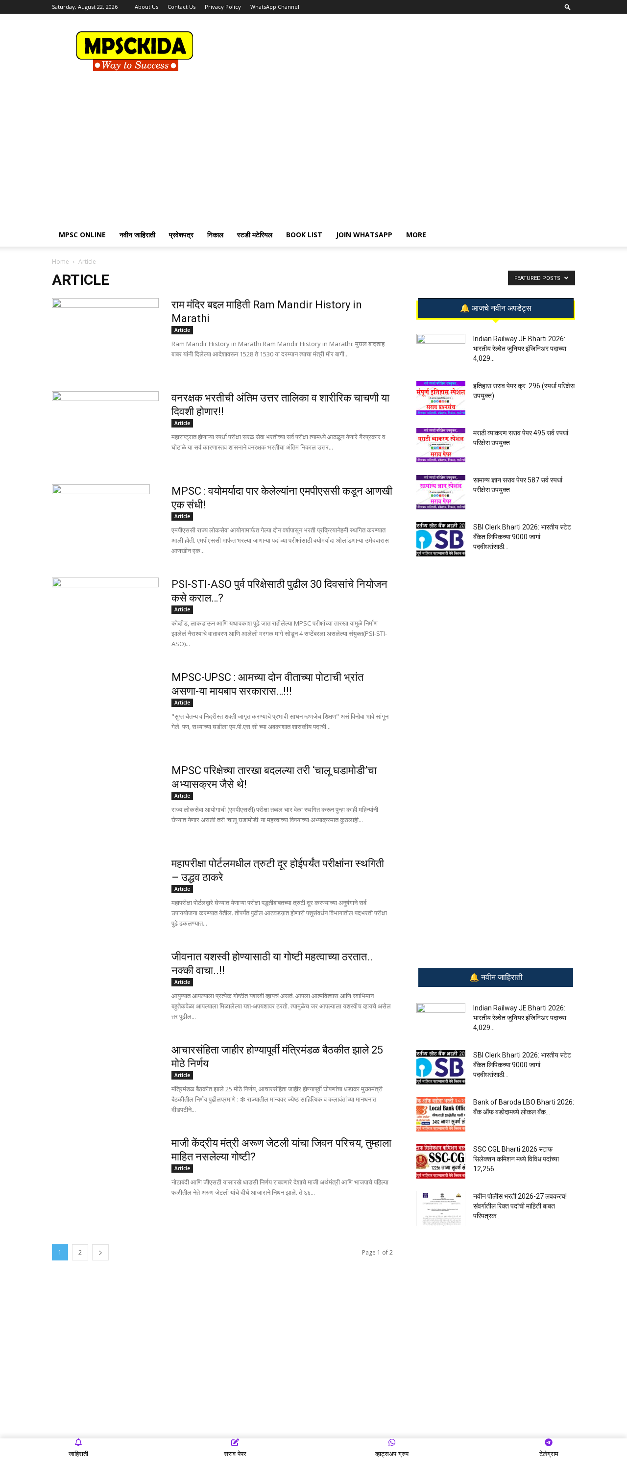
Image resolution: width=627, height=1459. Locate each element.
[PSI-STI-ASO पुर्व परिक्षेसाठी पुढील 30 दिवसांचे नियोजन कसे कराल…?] (105, 604)
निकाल (215, 234)
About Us (146, 6)
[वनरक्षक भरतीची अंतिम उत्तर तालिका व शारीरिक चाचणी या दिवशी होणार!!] (105, 428)
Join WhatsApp (364, 234)
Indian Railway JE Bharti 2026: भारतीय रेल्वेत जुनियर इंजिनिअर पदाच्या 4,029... (519, 348)
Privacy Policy (223, 6)
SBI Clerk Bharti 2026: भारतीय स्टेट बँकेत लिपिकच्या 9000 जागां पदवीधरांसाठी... (522, 537)
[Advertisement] (396, 49)
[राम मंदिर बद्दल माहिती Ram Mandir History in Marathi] (105, 335)
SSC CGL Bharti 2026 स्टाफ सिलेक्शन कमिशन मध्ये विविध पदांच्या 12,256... (516, 1159)
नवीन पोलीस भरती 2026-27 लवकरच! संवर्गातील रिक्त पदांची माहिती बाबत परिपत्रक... (520, 1206)
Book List (304, 234)
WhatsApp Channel (274, 6)
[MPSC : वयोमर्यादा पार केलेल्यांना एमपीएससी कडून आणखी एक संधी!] (101, 513)
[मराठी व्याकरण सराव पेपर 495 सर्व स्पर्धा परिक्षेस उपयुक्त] (440, 445)
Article (182, 330)
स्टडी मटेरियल (254, 234)
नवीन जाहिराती (137, 234)
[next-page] (100, 1252)
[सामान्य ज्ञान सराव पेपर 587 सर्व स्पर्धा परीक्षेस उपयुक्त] (440, 492)
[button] (567, 6)
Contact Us (181, 6)
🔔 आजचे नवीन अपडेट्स (495, 308)
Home (60, 261)
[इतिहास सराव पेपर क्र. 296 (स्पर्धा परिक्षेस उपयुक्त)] (440, 398)
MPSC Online (82, 234)
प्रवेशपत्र (181, 234)
